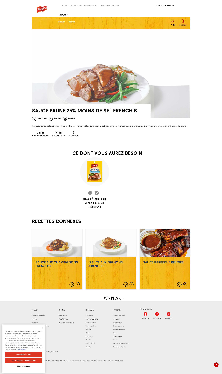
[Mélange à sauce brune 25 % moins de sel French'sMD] (94, 172)
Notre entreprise (117, 322)
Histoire (115, 333)
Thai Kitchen (115, 5)
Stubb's (88, 347)
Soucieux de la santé (119, 315)
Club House (63, 5)
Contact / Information (165, 6)
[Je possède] (90, 193)
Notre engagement (118, 326)
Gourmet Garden (91, 322)
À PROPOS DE (116, 310)
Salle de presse (117, 336)
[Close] (42, 328)
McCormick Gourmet (90, 5)
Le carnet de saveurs (119, 329)
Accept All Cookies (23, 354)
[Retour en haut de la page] (216, 364)
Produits (61, 22)
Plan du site (102, 360)
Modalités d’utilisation (59, 360)
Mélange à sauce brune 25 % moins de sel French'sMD (95, 203)
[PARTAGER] (78, 284)
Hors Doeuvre (63, 315)
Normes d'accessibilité (115, 360)
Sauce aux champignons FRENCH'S (57, 259)
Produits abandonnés (119, 347)
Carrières (115, 340)
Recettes (71, 22)
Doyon (108, 5)
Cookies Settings (23, 366)
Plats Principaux (63, 319)
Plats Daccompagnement (66, 322)
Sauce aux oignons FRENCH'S (111, 259)
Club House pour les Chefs (120, 343)
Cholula (88, 340)
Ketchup (34, 319)
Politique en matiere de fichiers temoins (82, 360)
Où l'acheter (116, 319)
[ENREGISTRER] (71, 284)
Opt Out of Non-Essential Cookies (23, 360)
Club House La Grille (75, 5)
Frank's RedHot (90, 343)
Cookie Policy (21, 349)
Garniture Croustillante (38, 315)
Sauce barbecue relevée (165, 259)
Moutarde (35, 322)
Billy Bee (101, 5)
